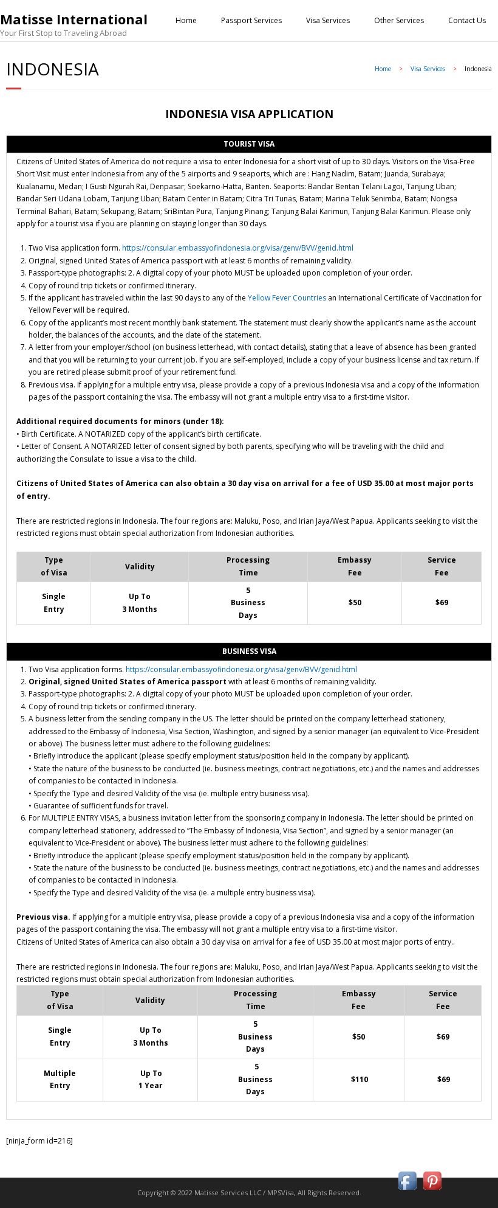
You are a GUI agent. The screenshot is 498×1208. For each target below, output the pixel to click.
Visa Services (328, 20)
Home (186, 20)
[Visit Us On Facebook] (407, 1190)
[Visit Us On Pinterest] (432, 1190)
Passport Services (251, 20)
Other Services (399, 20)
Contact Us (467, 20)
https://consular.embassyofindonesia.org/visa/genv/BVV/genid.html (237, 248)
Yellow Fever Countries (287, 298)
